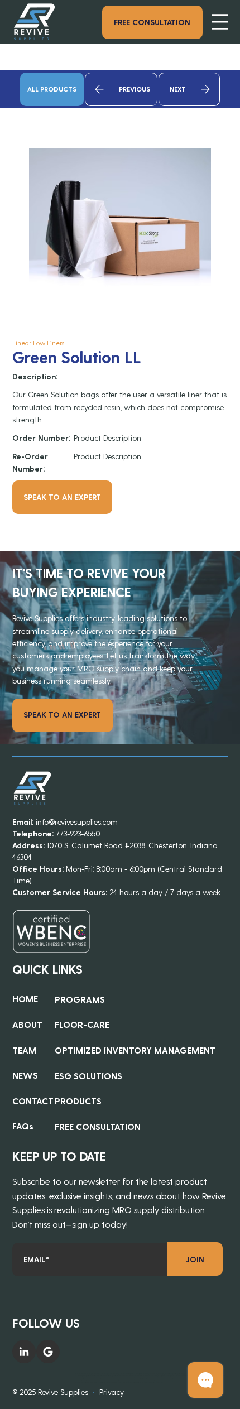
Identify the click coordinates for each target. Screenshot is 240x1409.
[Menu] (220, 22)
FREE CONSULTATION (98, 1126)
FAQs (22, 1126)
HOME (25, 998)
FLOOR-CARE (82, 1024)
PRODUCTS (78, 1100)
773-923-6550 (78, 833)
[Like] (24, 1351)
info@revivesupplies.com (77, 821)
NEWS (25, 1075)
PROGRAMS (80, 999)
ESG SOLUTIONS (88, 1075)
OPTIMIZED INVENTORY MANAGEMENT (135, 1050)
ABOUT (27, 1024)
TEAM (24, 1050)
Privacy (111, 1392)
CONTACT (33, 1100)
